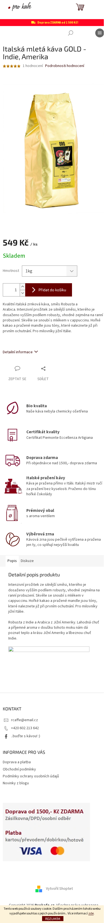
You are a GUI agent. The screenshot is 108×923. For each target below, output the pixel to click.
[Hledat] (70, 32)
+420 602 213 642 (25, 728)
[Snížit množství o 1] (22, 293)
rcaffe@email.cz (24, 720)
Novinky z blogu (16, 783)
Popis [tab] (12, 561)
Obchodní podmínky (19, 769)
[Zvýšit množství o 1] (22, 286)
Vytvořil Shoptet (59, 888)
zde (91, 913)
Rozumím (52, 919)
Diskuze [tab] (27, 561)
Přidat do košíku (52, 289)
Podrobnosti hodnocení (64, 66)
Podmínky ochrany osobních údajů (31, 776)
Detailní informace (18, 352)
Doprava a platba (17, 762)
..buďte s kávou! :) (25, 736)
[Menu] (99, 32)
